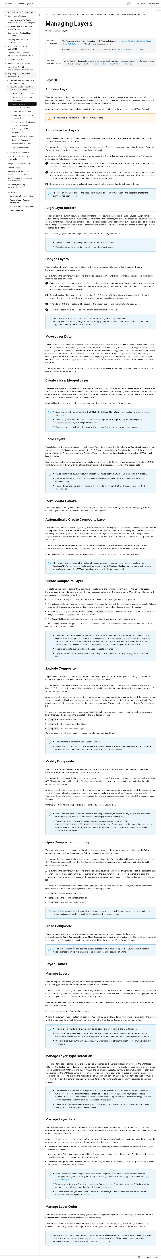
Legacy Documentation (96, 64)
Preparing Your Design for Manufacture (91, 14)
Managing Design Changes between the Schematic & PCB (20, 54)
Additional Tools (18, 132)
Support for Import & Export (23, 122)
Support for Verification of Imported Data (22, 116)
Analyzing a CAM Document (23, 136)
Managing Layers (19, 104)
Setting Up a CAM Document (23, 93)
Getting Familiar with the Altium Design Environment (20, 27)
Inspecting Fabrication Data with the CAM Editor (127, 14)
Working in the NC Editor (21, 144)
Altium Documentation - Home (22, 206)
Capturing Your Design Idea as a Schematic (20, 34)
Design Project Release (19, 152)
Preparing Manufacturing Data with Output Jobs (22, 81)
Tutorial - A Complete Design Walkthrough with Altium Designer (21, 21)
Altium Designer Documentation (62, 14)
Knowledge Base (16, 210)
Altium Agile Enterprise (71, 44)
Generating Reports (20, 140)
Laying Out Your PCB (16, 59)
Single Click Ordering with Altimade (20, 157)
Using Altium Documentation (21, 196)
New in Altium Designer (17, 16)
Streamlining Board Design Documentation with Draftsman (20, 68)
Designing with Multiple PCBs (19, 164)
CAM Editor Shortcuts (20, 148)
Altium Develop (128, 41)
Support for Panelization (21, 111)
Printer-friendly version (149, 1257)
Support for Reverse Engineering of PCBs (20, 127)
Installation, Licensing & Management (17, 185)
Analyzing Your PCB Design (19, 63)
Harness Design (14, 167)
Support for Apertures (21, 108)
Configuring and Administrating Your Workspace (20, 179)
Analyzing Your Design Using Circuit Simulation (19, 41)
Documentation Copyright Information (20, 201)
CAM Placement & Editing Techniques (22, 98)
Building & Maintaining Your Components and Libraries (18, 172)
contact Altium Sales (122, 49)
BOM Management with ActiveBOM (17, 47)
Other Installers (125, 64)
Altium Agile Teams (143, 41)
